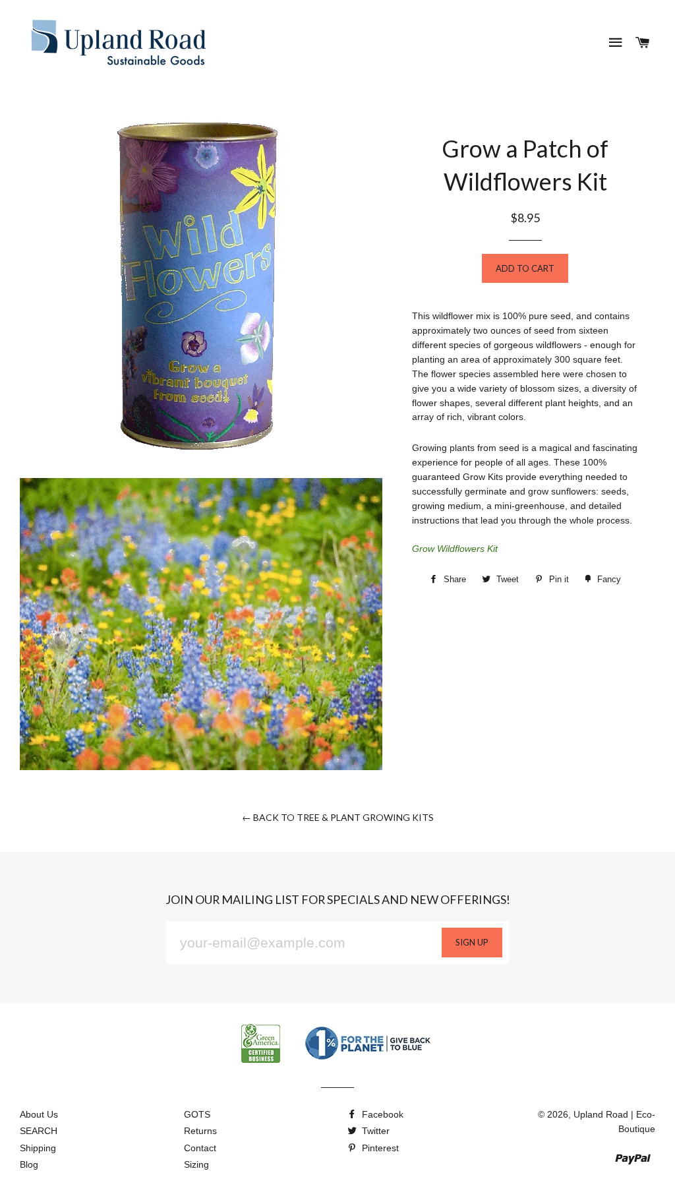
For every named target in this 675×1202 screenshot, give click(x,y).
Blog (29, 1164)
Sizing (196, 1164)
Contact (200, 1148)
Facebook (381, 1114)
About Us (39, 1114)
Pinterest (379, 1148)
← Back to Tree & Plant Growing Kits (338, 817)
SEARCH (38, 1131)
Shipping (38, 1148)
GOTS (197, 1114)
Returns (200, 1131)
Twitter (374, 1131)
